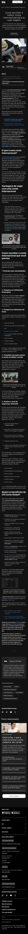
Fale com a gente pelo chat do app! (11, 843)
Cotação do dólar (9, 331)
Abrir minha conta (17, 1)
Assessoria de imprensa (8, 883)
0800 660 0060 (6, 879)
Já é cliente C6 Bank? (7, 840)
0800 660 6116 (6, 858)
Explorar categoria (14, 796)
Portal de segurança (6, 922)
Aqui (3, 486)
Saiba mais (11, 600)
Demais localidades (7, 856)
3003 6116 (4, 853)
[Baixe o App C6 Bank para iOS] (15, 812)
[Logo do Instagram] (2, 712)
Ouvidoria (4, 867)
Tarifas (3, 917)
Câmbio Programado (9, 555)
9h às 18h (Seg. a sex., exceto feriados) (12, 870)
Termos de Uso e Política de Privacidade (11, 919)
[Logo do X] (15, 712)
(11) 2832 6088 (6, 862)
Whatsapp (4, 860)
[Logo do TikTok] (7, 712)
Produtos (7, 7)
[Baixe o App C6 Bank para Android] (6, 812)
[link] (14, 738)
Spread (6, 334)
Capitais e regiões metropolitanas (10, 851)
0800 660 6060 (6, 872)
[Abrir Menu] (25, 2)
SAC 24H (4, 876)
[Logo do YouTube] (11, 712)
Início (2, 7)
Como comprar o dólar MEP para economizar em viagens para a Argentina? (13, 612)
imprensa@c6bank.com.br (8, 887)
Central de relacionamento (9, 848)
